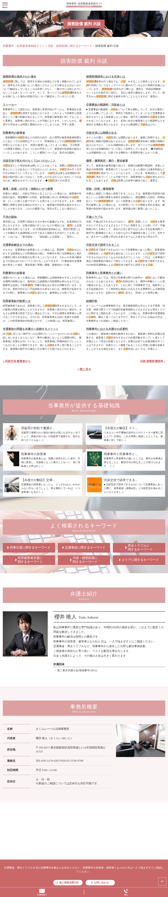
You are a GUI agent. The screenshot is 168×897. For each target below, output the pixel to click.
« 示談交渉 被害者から (17, 361)
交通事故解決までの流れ (18, 244)
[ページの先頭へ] (162, 881)
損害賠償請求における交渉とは (105, 76)
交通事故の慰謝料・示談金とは (105, 104)
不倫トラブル (94, 216)
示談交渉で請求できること (103, 244)
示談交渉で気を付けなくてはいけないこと (29, 160)
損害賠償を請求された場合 (19, 76)
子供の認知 (10, 216)
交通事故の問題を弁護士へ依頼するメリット (31, 329)
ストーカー (10, 104)
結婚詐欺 (91, 301)
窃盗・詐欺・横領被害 (100, 188)
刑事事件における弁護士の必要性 (107, 329)
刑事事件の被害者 (14, 132)
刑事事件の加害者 (14, 273)
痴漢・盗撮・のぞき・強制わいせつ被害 (28, 188)
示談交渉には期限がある (101, 132)
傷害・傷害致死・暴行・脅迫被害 (107, 160)
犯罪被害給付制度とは (17, 301)
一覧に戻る (84, 369)
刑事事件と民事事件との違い (104, 273)
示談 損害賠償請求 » (152, 361)
